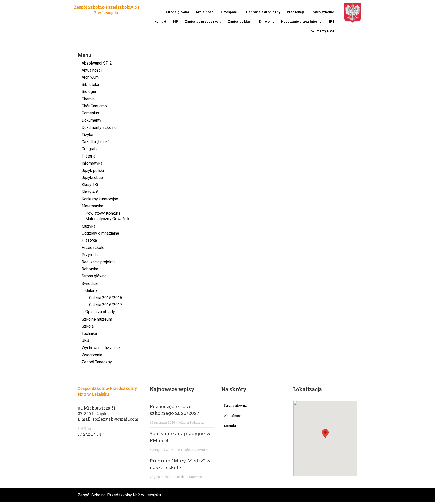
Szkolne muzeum (97, 319)
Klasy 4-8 (90, 192)
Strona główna (177, 12)
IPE (331, 21)
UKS (85, 340)
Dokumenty (91, 120)
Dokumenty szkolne (99, 127)
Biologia (89, 91)
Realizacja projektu (98, 262)
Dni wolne (267, 21)
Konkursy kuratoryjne (100, 199)
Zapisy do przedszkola (203, 21)
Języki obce (92, 177)
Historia (88, 156)
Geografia (90, 148)
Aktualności (205, 12)
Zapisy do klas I (240, 21)
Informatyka (92, 163)
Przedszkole (93, 247)
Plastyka (89, 240)
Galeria (91, 290)
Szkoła (88, 326)
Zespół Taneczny (97, 362)
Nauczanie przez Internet (301, 21)
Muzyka (88, 226)
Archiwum (90, 77)
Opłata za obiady (100, 311)
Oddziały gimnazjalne (100, 233)
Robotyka (90, 269)
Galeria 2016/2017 (105, 304)
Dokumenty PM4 (321, 31)
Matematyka (92, 206)
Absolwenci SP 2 (97, 63)
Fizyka (87, 134)
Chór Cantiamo (94, 106)
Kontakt (160, 21)
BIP (175, 21)
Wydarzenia (92, 355)
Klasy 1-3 (90, 184)
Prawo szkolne (322, 12)
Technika (89, 333)
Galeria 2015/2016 (105, 297)
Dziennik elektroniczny (261, 12)
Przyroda (90, 254)
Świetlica (90, 283)
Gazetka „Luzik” (95, 141)
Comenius (90, 113)
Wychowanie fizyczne (101, 347)
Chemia (88, 99)
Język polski (93, 170)
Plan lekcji (295, 12)
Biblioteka (90, 84)
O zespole (229, 12)
